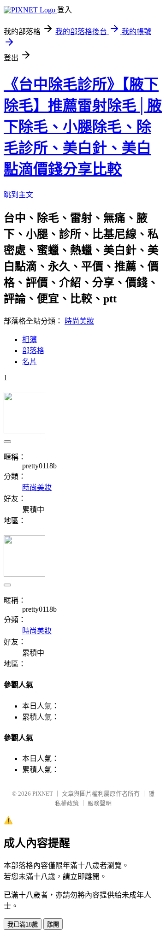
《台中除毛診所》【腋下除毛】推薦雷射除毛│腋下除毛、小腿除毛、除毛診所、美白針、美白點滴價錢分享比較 (83, 126)
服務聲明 (100, 803)
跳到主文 (18, 195)
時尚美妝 (79, 321)
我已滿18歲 (22, 924)
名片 (29, 362)
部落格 (33, 350)
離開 (53, 924)
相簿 (29, 339)
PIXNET (42, 793)
